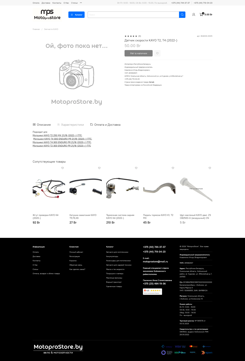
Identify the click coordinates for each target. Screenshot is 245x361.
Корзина (72, 260)
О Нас (66, 3)
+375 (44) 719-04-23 (203, 3)
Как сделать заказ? (77, 269)
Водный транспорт (114, 282)
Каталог (78, 14)
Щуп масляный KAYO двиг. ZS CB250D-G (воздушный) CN (195, 216)
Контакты (56, 3)
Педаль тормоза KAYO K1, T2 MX (158, 216)
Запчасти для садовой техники (118, 265)
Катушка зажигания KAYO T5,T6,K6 (83, 216)
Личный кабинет (76, 252)
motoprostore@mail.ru (155, 261)
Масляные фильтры (114, 278)
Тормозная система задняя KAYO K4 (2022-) (120, 216)
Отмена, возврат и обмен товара (46, 273)
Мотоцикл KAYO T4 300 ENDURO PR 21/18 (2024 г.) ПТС (62, 138)
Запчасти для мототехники (117, 252)
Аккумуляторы (112, 256)
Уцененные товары (114, 286)
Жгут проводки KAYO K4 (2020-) (45, 216)
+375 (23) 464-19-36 (154, 283)
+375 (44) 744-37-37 (180, 3)
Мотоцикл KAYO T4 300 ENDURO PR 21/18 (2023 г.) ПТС (62, 142)
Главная (36, 29)
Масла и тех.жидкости (115, 269)
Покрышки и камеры (114, 273)
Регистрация (74, 256)
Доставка (46, 3)
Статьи (74, 3)
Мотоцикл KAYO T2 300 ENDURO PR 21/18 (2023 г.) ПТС (62, 145)
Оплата (36, 3)
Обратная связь (75, 265)
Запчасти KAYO (51, 29)
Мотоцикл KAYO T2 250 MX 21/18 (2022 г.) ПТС (57, 135)
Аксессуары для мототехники (118, 260)
